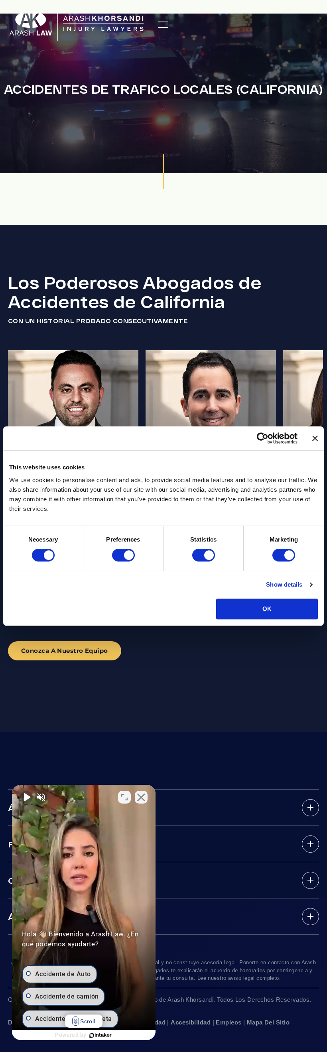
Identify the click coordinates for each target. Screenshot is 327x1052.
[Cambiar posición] (124, 797)
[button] (163, 25)
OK (267, 608)
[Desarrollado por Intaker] (100, 1035)
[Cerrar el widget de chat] (141, 797)
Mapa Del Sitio (268, 1022)
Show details (284, 584)
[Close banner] (315, 438)
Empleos (228, 1022)
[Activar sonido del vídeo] (26, 797)
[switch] (123, 555)
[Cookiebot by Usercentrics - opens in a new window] (262, 438)
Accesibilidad (191, 1022)
